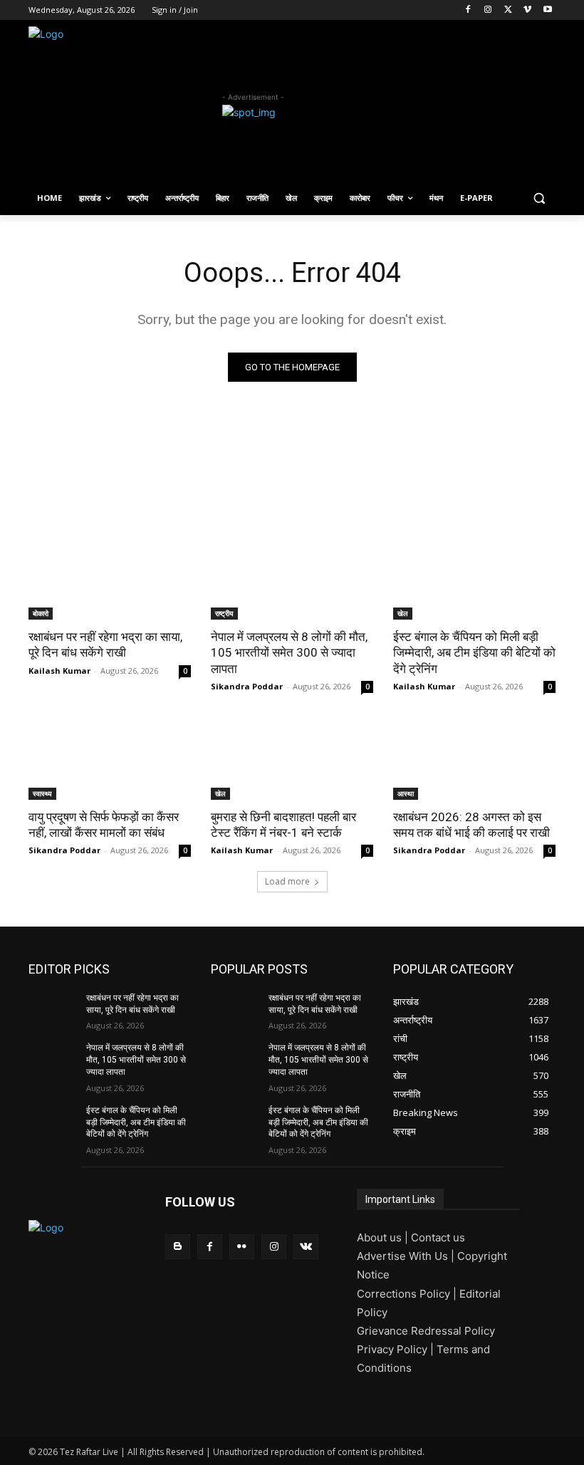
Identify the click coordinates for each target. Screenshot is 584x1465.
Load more (287, 881)
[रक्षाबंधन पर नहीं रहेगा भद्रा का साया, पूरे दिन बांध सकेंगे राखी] (109, 579)
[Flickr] (241, 1246)
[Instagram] (488, 10)
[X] (508, 10)
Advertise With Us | (407, 1256)
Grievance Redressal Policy (426, 1331)
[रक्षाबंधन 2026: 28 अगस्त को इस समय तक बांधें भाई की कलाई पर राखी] (474, 759)
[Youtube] (547, 10)
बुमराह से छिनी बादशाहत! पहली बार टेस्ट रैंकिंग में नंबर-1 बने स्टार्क (283, 825)
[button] (539, 198)
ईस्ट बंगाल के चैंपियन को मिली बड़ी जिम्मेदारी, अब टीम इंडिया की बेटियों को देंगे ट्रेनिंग (474, 652)
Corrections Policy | (408, 1293)
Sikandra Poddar (247, 686)
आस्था (405, 793)
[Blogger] (177, 1246)
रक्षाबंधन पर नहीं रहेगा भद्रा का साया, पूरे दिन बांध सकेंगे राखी (105, 644)
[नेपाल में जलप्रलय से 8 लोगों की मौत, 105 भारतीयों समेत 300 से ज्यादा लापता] (292, 579)
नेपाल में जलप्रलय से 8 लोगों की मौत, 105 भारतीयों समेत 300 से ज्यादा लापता (289, 652)
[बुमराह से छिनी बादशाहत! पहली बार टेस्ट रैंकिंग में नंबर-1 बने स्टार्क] (292, 759)
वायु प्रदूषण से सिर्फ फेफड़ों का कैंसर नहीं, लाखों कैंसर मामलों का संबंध (103, 825)
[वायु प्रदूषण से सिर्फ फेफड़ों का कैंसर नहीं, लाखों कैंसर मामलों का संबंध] (109, 759)
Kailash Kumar (59, 670)
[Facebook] (468, 10)
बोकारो (40, 613)
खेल (402, 613)
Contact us (438, 1237)
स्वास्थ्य (42, 793)
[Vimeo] (527, 10)
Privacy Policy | (397, 1349)
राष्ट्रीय (224, 613)
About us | (384, 1237)
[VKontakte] (305, 1246)
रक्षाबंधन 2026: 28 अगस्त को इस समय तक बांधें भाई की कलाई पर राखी (471, 825)
